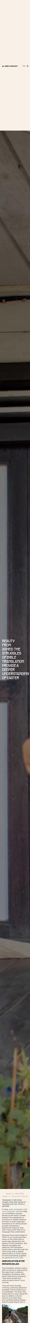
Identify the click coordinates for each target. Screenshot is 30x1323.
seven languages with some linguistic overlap (14, 1210)
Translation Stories (20, 1196)
